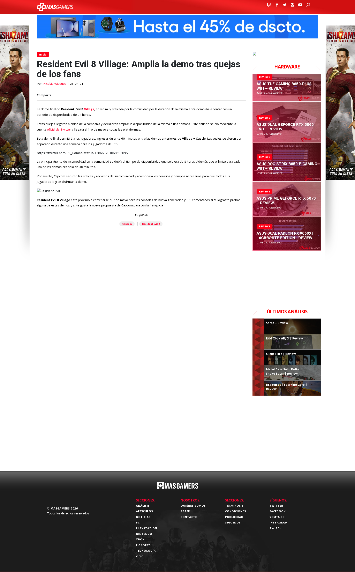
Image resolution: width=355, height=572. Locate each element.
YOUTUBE (277, 517)
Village (89, 109)
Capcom (127, 223)
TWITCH (276, 528)
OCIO (140, 556)
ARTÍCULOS (144, 511)
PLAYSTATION (146, 528)
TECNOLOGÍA (146, 550)
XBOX (140, 539)
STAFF (185, 511)
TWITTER (276, 505)
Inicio (42, 54)
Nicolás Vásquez (54, 83)
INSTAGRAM (279, 522)
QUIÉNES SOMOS (193, 505)
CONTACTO (189, 517)
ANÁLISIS (143, 505)
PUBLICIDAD (234, 517)
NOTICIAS (143, 517)
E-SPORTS (143, 545)
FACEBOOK (278, 511)
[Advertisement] (141, 403)
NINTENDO (144, 534)
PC (138, 522)
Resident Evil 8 (151, 223)
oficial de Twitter (59, 129)
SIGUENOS (233, 522)
